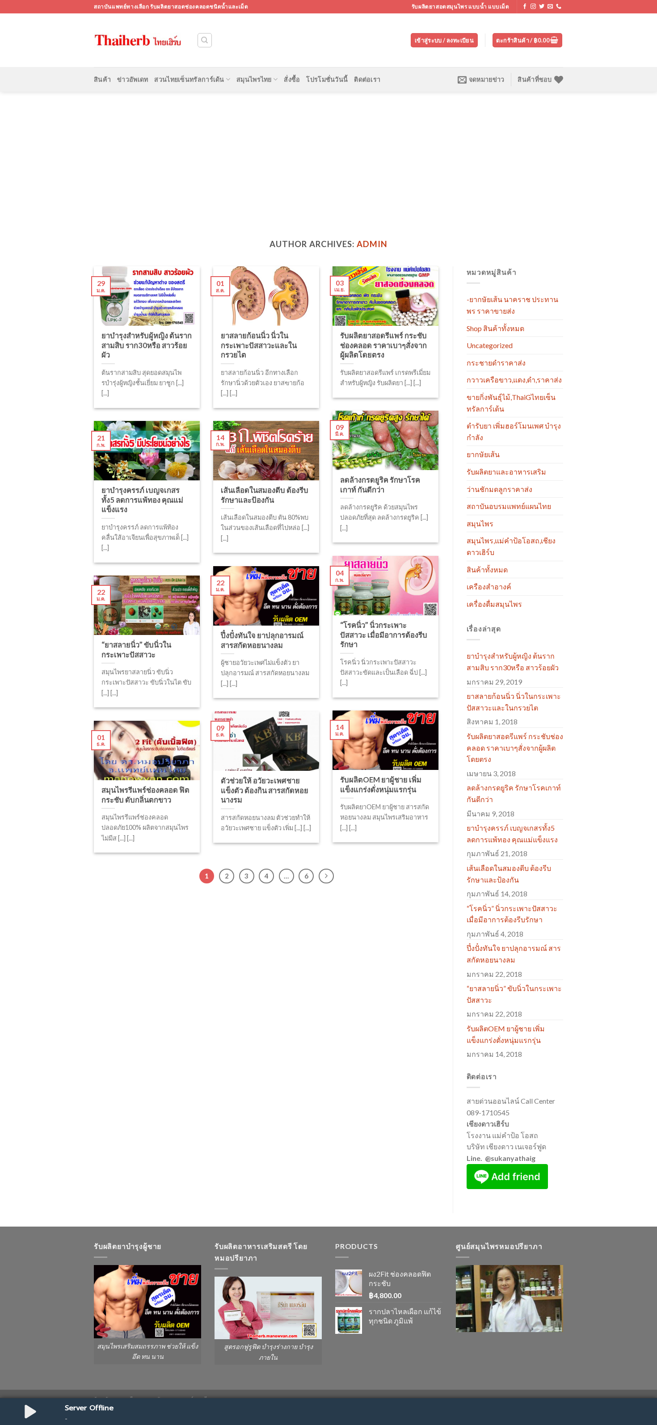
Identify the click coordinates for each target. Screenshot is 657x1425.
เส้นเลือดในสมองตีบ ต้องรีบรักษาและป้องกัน (509, 874)
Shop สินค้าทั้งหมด (495, 328)
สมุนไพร (480, 523)
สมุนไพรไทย (254, 79)
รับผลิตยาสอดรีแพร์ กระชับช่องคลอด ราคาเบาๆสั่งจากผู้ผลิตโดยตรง (515, 747)
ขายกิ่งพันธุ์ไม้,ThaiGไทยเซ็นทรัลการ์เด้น (511, 403)
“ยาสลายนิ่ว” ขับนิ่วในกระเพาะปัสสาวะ (514, 994)
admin (372, 244)
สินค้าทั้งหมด (487, 569)
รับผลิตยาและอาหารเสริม (506, 471)
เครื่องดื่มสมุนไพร (494, 604)
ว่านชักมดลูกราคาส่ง (499, 489)
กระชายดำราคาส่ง (496, 362)
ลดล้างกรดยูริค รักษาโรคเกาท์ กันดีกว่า (514, 793)
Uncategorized (490, 345)
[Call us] (558, 7)
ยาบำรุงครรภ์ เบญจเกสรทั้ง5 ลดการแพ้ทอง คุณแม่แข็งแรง (512, 834)
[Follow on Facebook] (524, 7)
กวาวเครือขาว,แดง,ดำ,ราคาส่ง (514, 379)
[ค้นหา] (205, 40)
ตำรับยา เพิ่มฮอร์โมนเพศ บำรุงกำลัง (514, 431)
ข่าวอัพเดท (132, 79)
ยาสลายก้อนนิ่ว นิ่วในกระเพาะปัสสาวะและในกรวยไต (514, 702)
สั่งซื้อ (292, 79)
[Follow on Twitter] (541, 7)
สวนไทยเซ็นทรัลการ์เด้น (189, 79)
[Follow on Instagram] (533, 7)
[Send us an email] (550, 7)
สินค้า (102, 79)
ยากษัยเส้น (483, 454)
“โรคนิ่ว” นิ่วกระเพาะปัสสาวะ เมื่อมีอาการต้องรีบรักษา (512, 914)
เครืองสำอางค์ (489, 586)
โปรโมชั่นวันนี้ (327, 79)
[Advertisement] (328, 158)
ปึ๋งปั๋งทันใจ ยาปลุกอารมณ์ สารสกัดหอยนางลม (514, 954)
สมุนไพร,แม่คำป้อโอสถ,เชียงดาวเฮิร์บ (511, 546)
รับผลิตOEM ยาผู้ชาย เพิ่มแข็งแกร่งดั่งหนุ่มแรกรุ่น (506, 1034)
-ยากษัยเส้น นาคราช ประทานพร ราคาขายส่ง (512, 305)
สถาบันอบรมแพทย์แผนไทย (509, 506)
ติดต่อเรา (367, 79)
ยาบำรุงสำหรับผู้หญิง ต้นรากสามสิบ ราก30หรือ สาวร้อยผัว (513, 662)
